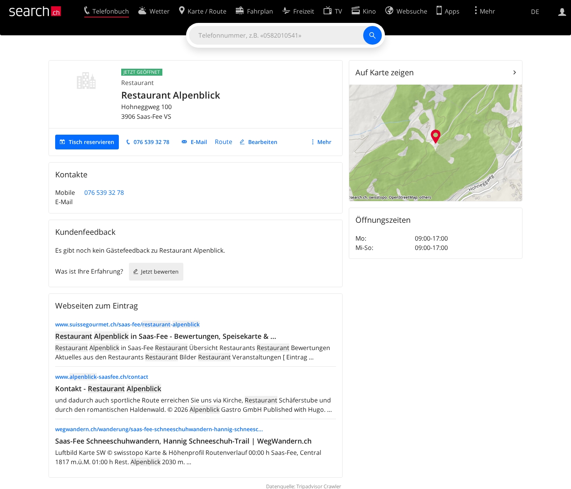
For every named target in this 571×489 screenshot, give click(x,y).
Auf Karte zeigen (384, 72)
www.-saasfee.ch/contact (101, 376)
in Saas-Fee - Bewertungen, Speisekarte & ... (165, 336)
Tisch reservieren (91, 142)
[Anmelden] (562, 11)
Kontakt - (108, 388)
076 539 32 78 (151, 142)
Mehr (324, 142)
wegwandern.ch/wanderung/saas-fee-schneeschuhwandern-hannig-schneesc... (159, 429)
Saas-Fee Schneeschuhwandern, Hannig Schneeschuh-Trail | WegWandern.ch (183, 441)
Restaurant (137, 82)
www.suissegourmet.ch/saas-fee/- (127, 324)
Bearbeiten (262, 142)
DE (535, 11)
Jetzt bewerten (160, 271)
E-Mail (199, 142)
